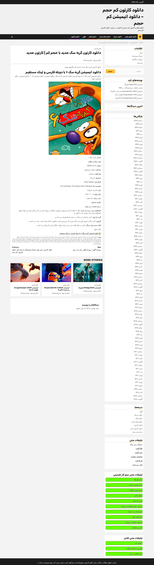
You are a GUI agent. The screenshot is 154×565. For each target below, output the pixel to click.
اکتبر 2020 (139, 243)
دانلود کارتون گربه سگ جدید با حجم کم (80, 241)
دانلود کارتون (75, 37)
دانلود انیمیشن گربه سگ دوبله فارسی (51, 239)
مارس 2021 (138, 226)
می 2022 (139, 182)
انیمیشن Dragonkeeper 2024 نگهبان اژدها (128, 95)
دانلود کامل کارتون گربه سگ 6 (39, 241)
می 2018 (139, 335)
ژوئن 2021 (139, 216)
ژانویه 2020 (138, 273)
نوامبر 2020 (138, 239)
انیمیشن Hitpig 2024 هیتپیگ (89, 288)
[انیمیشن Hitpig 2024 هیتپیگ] (88, 272)
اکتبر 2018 (139, 318)
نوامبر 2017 (138, 355)
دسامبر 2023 (138, 151)
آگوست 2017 (138, 362)
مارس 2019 (138, 301)
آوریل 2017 (138, 375)
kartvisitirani (88, 60)
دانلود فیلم (92, 37)
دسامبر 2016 (138, 389)
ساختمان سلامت (136, 457)
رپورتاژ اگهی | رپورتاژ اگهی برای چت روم (87, 248)
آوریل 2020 (138, 263)
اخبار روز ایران (137, 465)
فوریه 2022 (138, 192)
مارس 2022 (138, 188)
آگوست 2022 (138, 171)
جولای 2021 (138, 212)
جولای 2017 (138, 365)
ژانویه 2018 (138, 348)
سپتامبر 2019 (138, 284)
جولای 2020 (138, 253)
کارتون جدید (69, 67)
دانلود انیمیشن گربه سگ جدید (72, 239)
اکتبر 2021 (139, 202)
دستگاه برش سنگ (136, 444)
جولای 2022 (138, 175)
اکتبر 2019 (139, 280)
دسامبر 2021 (138, 195)
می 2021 (139, 219)
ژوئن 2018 (139, 331)
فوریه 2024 (138, 144)
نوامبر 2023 (138, 154)
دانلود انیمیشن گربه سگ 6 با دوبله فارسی (53, 237)
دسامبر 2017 (138, 352)
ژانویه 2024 (138, 148)
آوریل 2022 (138, 185)
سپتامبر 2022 (138, 168)
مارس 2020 (138, 267)
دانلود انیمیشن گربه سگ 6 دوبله (31, 237)
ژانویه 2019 (138, 307)
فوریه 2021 (138, 229)
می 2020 (139, 260)
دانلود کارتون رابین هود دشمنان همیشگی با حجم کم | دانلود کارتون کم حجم (32, 249)
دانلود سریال (117, 37)
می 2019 (139, 294)
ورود (141, 53)
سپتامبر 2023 (138, 158)
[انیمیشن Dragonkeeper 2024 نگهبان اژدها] (25, 272)
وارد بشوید (79, 308)
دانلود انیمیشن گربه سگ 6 (73, 237)
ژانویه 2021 (138, 233)
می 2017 (139, 372)
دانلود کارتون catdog (33, 239)
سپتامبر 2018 (138, 321)
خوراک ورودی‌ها (137, 56)
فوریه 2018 (138, 345)
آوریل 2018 (138, 338)
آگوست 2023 (138, 161)
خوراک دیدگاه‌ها (137, 59)
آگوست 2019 (138, 287)
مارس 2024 (138, 141)
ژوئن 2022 (139, 178)
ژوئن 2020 (139, 256)
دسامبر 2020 (138, 236)
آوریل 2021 (138, 222)
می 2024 (139, 134)
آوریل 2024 (138, 137)
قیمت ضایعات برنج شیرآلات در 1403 (130, 88)
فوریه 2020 (138, 270)
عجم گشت (138, 453)
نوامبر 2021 (138, 199)
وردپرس (139, 63)
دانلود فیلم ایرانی (104, 37)
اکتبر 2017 (139, 358)
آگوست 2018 (138, 324)
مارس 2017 (138, 379)
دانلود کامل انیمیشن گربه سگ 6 (59, 241)
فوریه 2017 (138, 382)
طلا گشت (139, 449)
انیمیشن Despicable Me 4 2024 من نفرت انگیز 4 (126, 91)
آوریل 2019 (138, 297)
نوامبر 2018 (138, 314)
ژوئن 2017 (139, 369)
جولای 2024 (138, 127)
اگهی (84, 37)
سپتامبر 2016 (138, 396)
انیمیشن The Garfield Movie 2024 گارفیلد (128, 98)
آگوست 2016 (138, 399)
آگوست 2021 (138, 209)
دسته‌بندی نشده (137, 432)
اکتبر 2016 (139, 392)
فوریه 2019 (138, 304)
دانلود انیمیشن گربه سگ (90, 237)
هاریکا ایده (138, 461)
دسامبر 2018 (138, 311)
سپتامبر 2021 (138, 205)
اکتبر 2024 (139, 124)
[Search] (12, 37)
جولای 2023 (138, 165)
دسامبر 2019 (138, 277)
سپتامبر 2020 (138, 246)
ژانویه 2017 (138, 386)
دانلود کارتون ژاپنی (131, 37)
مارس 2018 (138, 341)
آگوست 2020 (138, 250)
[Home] (140, 36)
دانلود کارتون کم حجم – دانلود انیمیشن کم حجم (123, 16)
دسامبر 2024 (138, 121)
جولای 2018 (138, 328)
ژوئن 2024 (139, 131)
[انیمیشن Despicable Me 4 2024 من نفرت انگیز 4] (56, 272)
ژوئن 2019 (139, 290)
